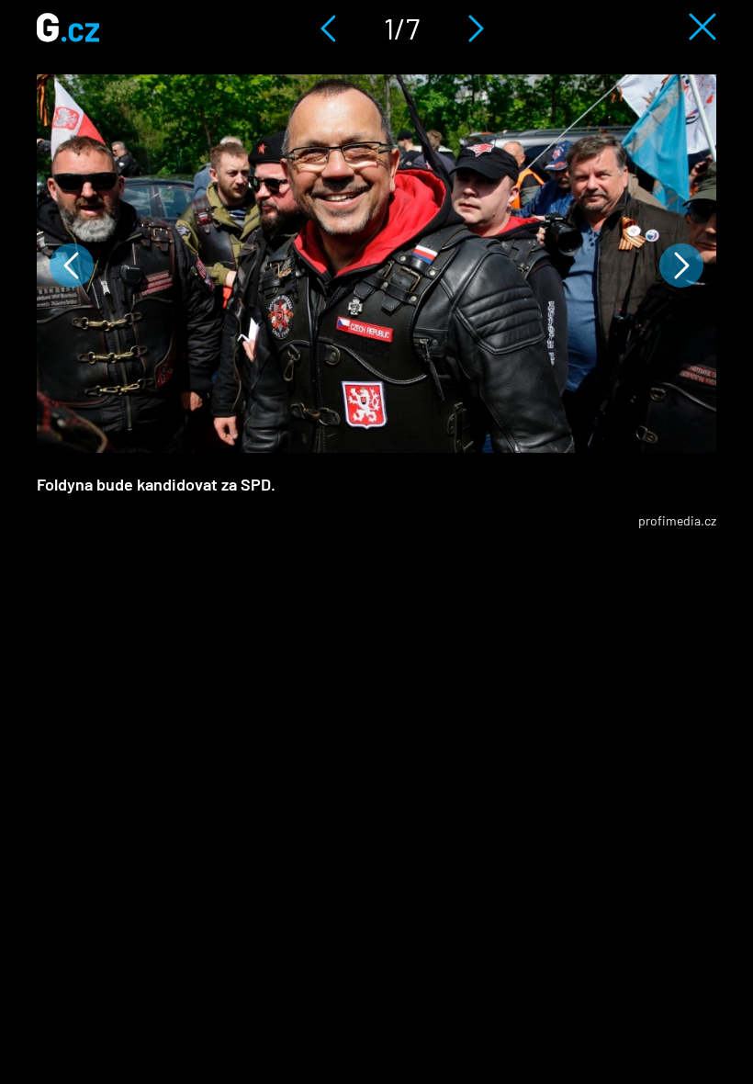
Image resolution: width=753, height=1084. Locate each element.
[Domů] (68, 36)
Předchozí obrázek (72, 265)
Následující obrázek (681, 265)
